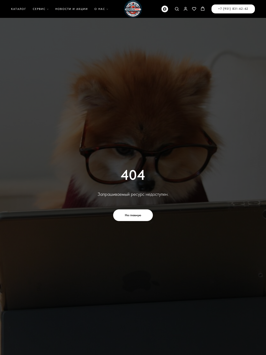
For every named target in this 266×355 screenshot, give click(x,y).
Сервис (39, 8)
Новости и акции (71, 8)
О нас (99, 8)
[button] (177, 9)
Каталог (18, 8)
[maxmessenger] (164, 9)
